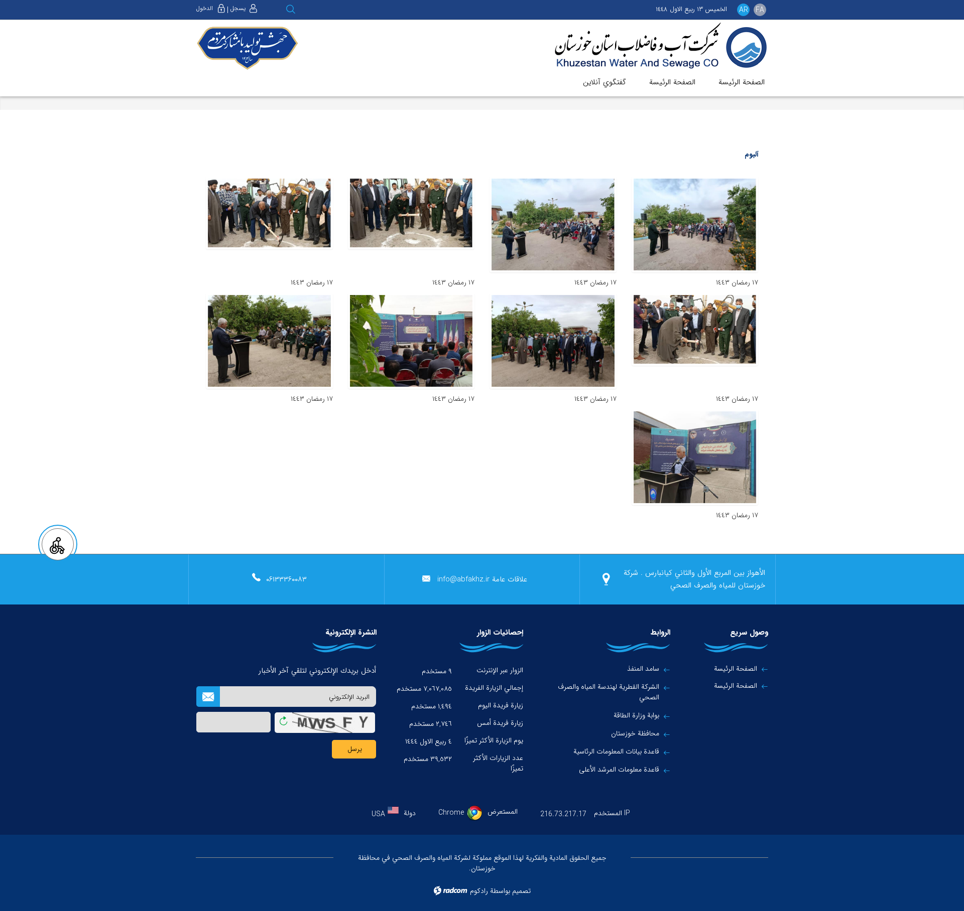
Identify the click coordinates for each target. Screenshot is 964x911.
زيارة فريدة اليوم (500, 705)
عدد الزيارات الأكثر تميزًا (498, 763)
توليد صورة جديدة (283, 723)
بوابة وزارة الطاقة (636, 715)
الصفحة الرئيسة (735, 668)
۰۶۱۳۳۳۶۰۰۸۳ (286, 579)
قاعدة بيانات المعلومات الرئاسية (616, 751)
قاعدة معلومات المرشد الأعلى (619, 770)
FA (760, 10)
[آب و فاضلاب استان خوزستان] (654, 46)
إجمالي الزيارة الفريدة (494, 687)
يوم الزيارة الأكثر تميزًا (493, 740)
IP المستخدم (612, 813)
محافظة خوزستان (635, 733)
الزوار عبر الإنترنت (499, 670)
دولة (410, 813)
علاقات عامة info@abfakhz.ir (482, 579)
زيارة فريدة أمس (500, 722)
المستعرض (503, 811)
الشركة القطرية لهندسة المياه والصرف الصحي (608, 692)
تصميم (521, 890)
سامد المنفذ (643, 669)
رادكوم (479, 890)
